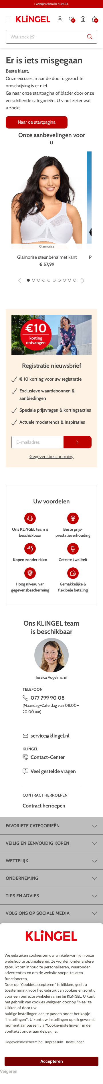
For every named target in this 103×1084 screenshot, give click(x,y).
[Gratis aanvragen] (78, 442)
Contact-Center (48, 757)
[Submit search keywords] (89, 37)
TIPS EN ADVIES (22, 895)
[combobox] (51, 37)
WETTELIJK (17, 860)
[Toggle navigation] (8, 19)
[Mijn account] (60, 19)
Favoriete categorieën (33, 825)
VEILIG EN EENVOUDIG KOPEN (37, 843)
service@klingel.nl (50, 736)
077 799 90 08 (48, 698)
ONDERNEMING (22, 878)
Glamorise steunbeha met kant (47, 257)
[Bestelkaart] (83, 19)
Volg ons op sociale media (38, 913)
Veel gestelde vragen (53, 771)
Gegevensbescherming (51, 456)
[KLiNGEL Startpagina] (33, 18)
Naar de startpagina (37, 122)
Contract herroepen (44, 806)
